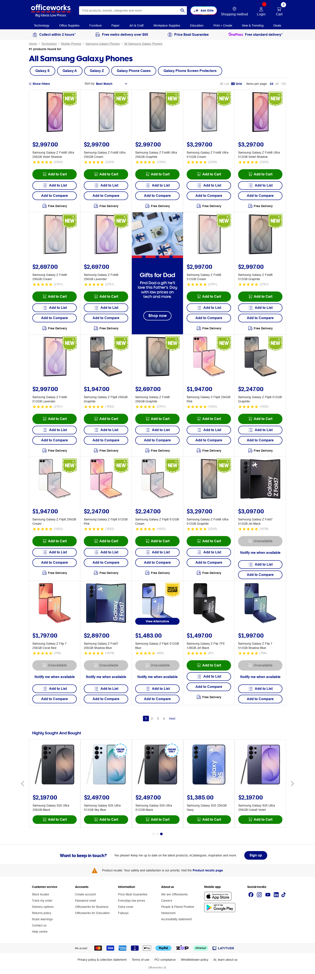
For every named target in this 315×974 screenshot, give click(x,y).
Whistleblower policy (194, 959)
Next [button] (172, 718)
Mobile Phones (71, 43)
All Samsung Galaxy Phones (143, 43)
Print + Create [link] (222, 25)
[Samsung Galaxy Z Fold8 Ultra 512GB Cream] (209, 113)
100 (283, 83)
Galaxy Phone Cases (134, 71)
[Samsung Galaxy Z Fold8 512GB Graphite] (260, 235)
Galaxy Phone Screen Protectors (190, 71)
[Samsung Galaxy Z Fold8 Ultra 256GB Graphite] (157, 113)
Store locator (40, 894)
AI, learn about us (225, 959)
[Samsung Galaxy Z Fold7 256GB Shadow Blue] (106, 604)
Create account (85, 894)
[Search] (182, 10)
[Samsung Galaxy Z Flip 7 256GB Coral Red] (54, 604)
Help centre (40, 931)
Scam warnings (42, 919)
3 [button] (158, 718)
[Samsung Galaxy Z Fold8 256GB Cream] (54, 235)
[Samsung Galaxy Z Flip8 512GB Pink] (106, 479)
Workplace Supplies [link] (166, 25)
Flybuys (123, 913)
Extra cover (126, 906)
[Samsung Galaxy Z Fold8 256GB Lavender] (106, 235)
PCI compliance (165, 959)
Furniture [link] (95, 25)
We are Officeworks (174, 894)
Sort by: (90, 83)
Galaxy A (70, 71)
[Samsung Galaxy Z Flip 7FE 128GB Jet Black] (209, 604)
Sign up (255, 855)
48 (277, 83)
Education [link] (197, 25)
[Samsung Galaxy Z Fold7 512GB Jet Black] (260, 479)
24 (271, 83)
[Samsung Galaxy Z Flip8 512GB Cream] (157, 479)
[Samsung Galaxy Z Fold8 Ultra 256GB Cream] (106, 113)
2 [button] (152, 718)
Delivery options (43, 906)
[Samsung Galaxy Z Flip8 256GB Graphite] (106, 357)
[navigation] (41, 25)
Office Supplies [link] (69, 25)
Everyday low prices (131, 900)
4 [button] (164, 718)
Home (33, 43)
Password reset (85, 900)
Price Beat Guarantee (132, 894)
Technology (49, 43)
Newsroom (168, 913)
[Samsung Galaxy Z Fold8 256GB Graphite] (157, 357)
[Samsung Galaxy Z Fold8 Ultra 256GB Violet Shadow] (54, 113)
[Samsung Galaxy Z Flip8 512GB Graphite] (260, 357)
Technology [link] (41, 25)
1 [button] (146, 718)
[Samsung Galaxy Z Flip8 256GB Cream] (54, 479)
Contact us (39, 925)
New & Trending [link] (253, 25)
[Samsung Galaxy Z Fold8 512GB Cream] (209, 235)
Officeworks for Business (91, 906)
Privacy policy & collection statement (102, 959)
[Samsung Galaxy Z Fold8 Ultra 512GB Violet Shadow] (260, 113)
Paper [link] (115, 25)
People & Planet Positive (177, 906)
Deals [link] (277, 25)
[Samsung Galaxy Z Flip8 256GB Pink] (209, 357)
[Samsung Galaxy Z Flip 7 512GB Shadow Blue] (260, 604)
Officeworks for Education (92, 913)
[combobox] (133, 10)
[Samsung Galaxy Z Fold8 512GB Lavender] (54, 357)
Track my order (42, 900)
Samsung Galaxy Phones (103, 43)
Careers (166, 900)
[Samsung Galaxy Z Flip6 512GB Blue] (157, 604)
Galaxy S (42, 71)
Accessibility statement (176, 919)
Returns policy (41, 913)
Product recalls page (208, 870)
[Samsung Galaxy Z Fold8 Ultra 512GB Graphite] (209, 479)
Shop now (157, 315)
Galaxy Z (97, 71)
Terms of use (140, 959)
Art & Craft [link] (136, 25)
